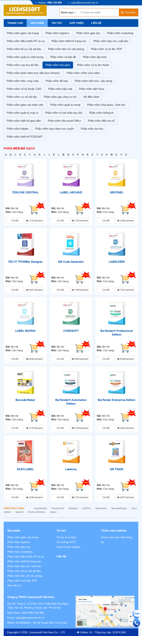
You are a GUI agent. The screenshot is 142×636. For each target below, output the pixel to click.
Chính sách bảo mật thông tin (116, 540)
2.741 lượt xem (81, 497)
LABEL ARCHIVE (71, 192)
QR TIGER (116, 469)
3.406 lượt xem (35, 497)
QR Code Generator (71, 261)
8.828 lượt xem (35, 359)
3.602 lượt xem (126, 428)
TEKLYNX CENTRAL (25, 192)
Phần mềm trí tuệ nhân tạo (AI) (63, 112)
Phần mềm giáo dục (88, 33)
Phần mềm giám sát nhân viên (25, 104)
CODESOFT (71, 331)
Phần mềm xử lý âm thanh (93, 65)
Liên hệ (96, 22)
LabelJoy (71, 469)
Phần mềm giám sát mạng (23, 33)
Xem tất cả (14, 585)
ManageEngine (119, 508)
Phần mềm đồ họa (57, 80)
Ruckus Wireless (36, 512)
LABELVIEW (117, 261)
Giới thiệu (77, 22)
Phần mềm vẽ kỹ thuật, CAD (24, 88)
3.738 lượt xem (81, 428)
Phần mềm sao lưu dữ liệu (23, 65)
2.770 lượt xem (35, 428)
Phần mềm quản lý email (65, 104)
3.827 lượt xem (126, 497)
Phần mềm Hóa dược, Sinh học (106, 104)
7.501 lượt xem (126, 290)
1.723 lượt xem (35, 220)
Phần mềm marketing (120, 33)
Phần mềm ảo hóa (92, 128)
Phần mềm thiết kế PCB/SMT (25, 136)
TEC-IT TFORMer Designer (25, 261)
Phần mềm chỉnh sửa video (83, 72)
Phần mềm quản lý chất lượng (25, 57)
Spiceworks (101, 508)
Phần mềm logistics (57, 33)
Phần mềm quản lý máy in (22, 112)
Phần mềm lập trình (94, 57)
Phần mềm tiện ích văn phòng (66, 49)
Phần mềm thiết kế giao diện (24, 120)
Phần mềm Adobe (17, 128)
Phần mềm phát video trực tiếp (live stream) (33, 72)
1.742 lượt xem (81, 220)
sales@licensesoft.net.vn (29, 617)
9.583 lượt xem (81, 359)
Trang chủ (15, 22)
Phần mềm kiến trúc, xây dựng (93, 80)
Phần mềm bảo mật (60, 88)
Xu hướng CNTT (66, 542)
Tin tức (56, 22)
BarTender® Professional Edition (116, 332)
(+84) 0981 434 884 (32, 612)
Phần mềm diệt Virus (91, 88)
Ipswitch (20, 512)
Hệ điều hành (91, 96)
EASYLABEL (25, 469)
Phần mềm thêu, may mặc (23, 80)
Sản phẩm (37, 22)
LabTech (86, 508)
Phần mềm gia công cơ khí (60, 96)
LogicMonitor (40, 508)
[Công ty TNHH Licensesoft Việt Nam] (105, 611)
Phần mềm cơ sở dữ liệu (22, 96)
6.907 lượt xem (35, 290)
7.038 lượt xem (81, 290)
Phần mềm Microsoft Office (64, 120)
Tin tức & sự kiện (66, 537)
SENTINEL (117, 192)
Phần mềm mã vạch (57, 65)
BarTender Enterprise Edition (116, 400)
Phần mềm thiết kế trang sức (69, 41)
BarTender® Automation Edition (71, 401)
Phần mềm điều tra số (101, 120)
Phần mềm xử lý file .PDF (106, 49)
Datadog (73, 508)
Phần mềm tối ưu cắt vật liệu (24, 49)
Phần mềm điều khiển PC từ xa (26, 41)
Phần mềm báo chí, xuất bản (110, 41)
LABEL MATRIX (25, 331)
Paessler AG (58, 508)
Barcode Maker (25, 400)
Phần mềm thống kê (101, 112)
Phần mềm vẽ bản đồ (63, 57)
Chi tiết (14, 220)
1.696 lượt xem (126, 220)
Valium (53, 512)
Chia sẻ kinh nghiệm (68, 546)
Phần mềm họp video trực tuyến (54, 128)
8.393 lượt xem (126, 359)
